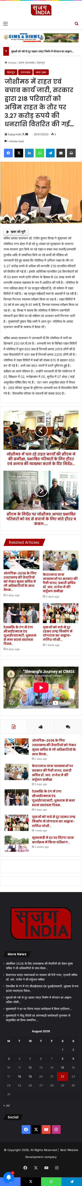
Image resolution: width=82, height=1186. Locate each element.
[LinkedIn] (29, 153)
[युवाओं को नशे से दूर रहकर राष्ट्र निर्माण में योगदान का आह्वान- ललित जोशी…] (61, 613)
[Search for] (76, 23)
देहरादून (41, 62)
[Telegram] (50, 153)
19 (30, 1076)
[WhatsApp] (39, 153)
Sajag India (14, 134)
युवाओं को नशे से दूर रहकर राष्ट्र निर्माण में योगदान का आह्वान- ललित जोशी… (57, 633)
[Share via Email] (60, 153)
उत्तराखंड (25, 72)
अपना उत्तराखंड (27, 62)
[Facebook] (8, 153)
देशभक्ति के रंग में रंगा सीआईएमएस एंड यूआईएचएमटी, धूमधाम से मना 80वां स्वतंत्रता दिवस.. (19, 635)
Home (11, 62)
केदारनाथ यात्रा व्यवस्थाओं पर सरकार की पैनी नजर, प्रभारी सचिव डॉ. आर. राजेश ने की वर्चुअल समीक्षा (60, 582)
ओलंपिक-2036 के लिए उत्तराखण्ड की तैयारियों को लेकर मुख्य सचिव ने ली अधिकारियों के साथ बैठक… (20, 581)
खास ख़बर (41, 72)
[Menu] (5, 23)
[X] (18, 153)
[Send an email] (26, 134)
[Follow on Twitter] (23, 134)
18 (19, 1076)
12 (30, 1067)
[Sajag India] (41, 10)
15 (62, 1067)
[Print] (71, 153)
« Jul (6, 1105)
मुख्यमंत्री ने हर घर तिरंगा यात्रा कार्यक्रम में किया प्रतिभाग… (53, 840)
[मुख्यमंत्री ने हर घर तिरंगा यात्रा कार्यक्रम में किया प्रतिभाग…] (17, 844)
